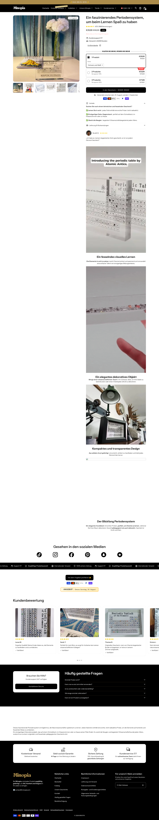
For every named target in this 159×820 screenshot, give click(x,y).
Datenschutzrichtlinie (88, 786)
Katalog (57, 786)
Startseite (58, 778)
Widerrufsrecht (18, 810)
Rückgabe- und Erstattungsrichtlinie (93, 790)
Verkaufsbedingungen (57, 810)
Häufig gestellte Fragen (62, 797)
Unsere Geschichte (61, 790)
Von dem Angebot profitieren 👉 (79, 578)
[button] (18, 88)
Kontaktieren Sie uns (36, 686)
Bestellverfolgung (61, 801)
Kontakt (57, 793)
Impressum (85, 778)
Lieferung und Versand (89, 782)
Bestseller (58, 782)
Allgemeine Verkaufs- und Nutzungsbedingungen (90, 794)
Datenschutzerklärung (31, 810)
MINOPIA (82, 815)
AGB (41, 810)
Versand (46, 810)
